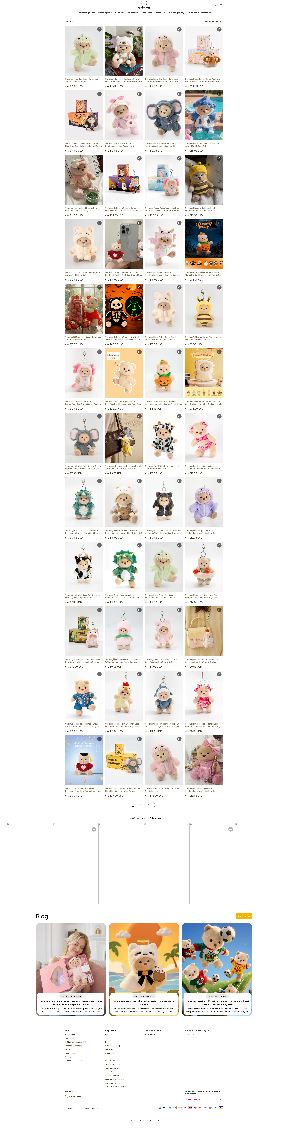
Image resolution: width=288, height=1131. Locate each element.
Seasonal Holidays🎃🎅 (73, 1046)
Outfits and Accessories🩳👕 (75, 1042)
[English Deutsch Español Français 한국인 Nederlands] (73, 1108)
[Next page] (155, 804)
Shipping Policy (110, 1053)
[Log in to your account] (215, 5)
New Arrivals (69, 1038)
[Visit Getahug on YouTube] (79, 1097)
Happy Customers (72, 1053)
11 (148, 804)
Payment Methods (111, 1068)
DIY (106, 1057)
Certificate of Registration (114, 1079)
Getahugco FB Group (112, 1046)
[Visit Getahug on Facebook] (66, 1097)
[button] (66, 5)
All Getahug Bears (71, 1035)
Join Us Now (189, 1035)
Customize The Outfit (112, 1083)
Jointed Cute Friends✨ (73, 1061)
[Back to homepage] (144, 5)
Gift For (67, 1049)
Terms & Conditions (112, 1076)
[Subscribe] (220, 1099)
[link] (86, 13)
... (144, 804)
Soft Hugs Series (71, 1057)
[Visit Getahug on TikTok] (74, 1097)
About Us (108, 1035)
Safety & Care (110, 1061)
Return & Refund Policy (113, 1064)
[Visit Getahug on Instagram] (70, 1097)
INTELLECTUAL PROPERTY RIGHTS (116, 1087)
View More (244, 916)
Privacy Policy (110, 1072)
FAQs (107, 1038)
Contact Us (109, 1049)
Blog (106, 1042)
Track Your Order (151, 1035)
